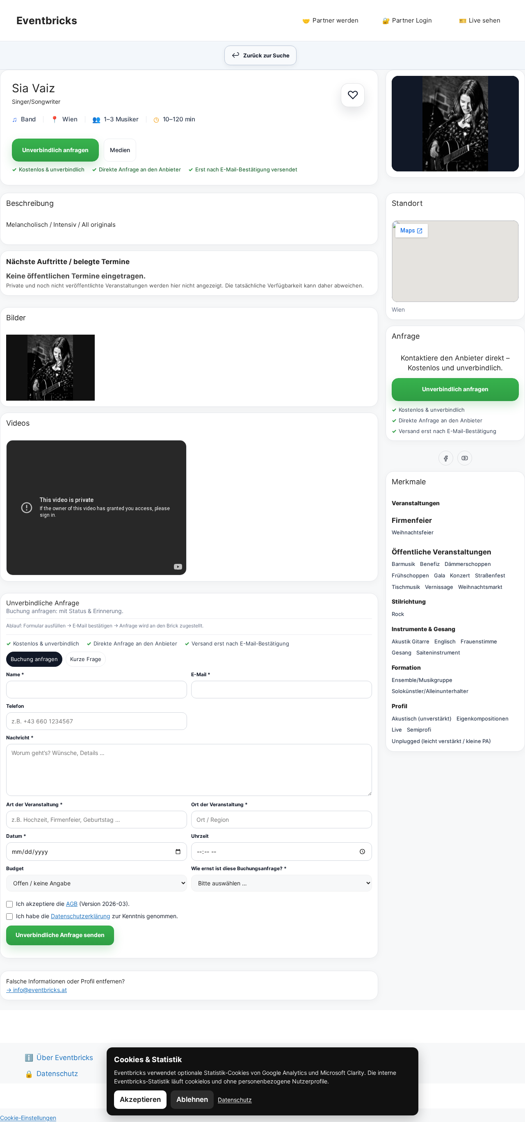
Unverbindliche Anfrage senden (60, 934)
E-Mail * (200, 674)
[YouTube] (464, 458)
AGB (72, 903)
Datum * (16, 836)
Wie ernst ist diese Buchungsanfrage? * (239, 868)
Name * (15, 674)
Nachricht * (20, 737)
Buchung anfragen (34, 659)
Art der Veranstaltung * (34, 804)
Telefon (15, 706)
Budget (15, 868)
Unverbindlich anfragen (55, 149)
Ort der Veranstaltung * (219, 804)
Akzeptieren (140, 1099)
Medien (120, 149)
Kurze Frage (85, 659)
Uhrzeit (200, 836)
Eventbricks (46, 20)
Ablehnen (192, 1099)
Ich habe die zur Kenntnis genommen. (97, 915)
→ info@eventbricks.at (36, 989)
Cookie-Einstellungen (28, 1117)
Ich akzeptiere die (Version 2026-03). (73, 903)
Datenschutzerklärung (80, 915)
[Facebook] (445, 458)
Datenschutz (235, 1099)
